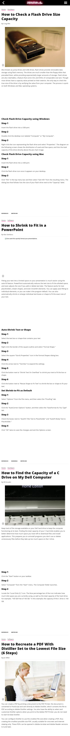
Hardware (11, 9)
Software (11, 220)
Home (3, 9)
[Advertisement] (35, 102)
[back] (4, 2)
